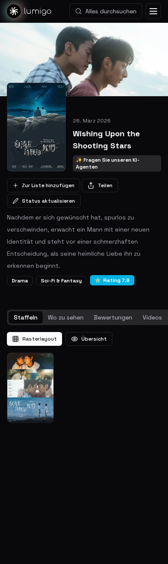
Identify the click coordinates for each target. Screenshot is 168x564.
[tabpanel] (84, 377)
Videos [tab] (152, 317)
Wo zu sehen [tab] (66, 317)
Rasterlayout (39, 338)
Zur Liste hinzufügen (48, 185)
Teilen (105, 185)
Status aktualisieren (48, 200)
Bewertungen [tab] (113, 317)
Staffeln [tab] (25, 317)
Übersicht (94, 338)
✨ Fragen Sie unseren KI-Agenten (108, 163)
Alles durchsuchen (111, 11)
